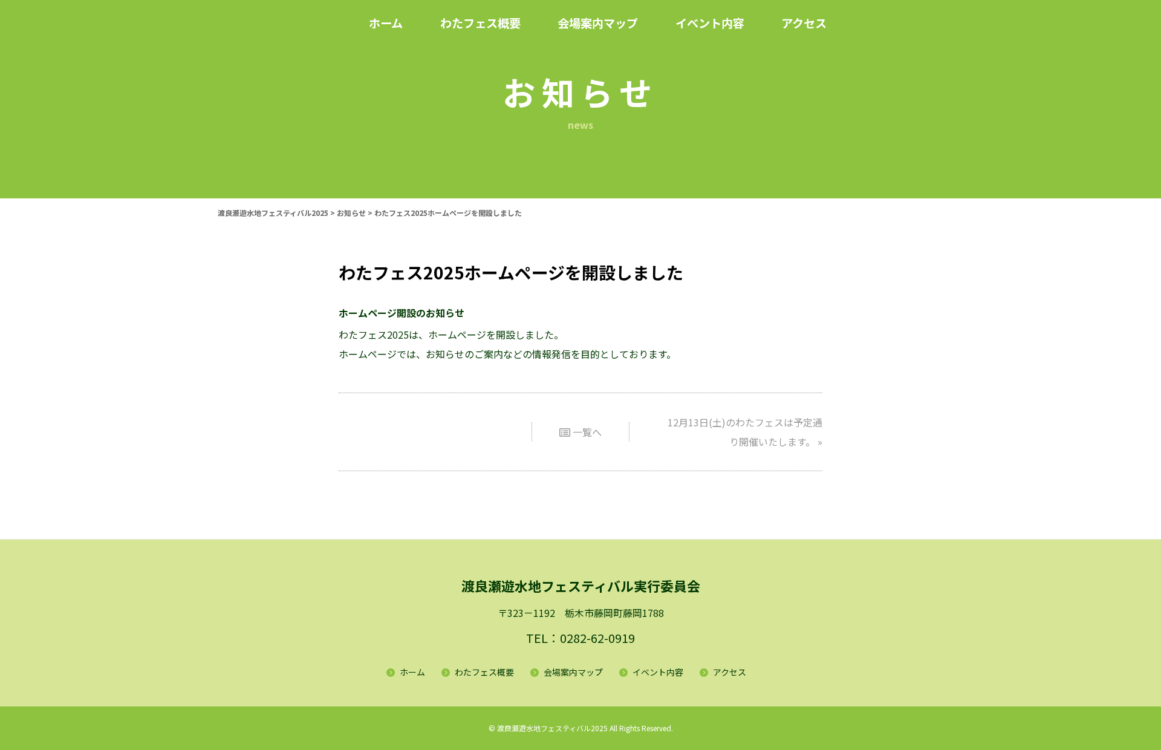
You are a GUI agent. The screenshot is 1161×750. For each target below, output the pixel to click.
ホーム (412, 672)
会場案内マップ (573, 672)
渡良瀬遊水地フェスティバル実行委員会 (580, 585)
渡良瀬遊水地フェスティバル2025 (552, 728)
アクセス (729, 672)
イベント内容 (658, 672)
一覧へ (586, 432)
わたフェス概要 (484, 672)
